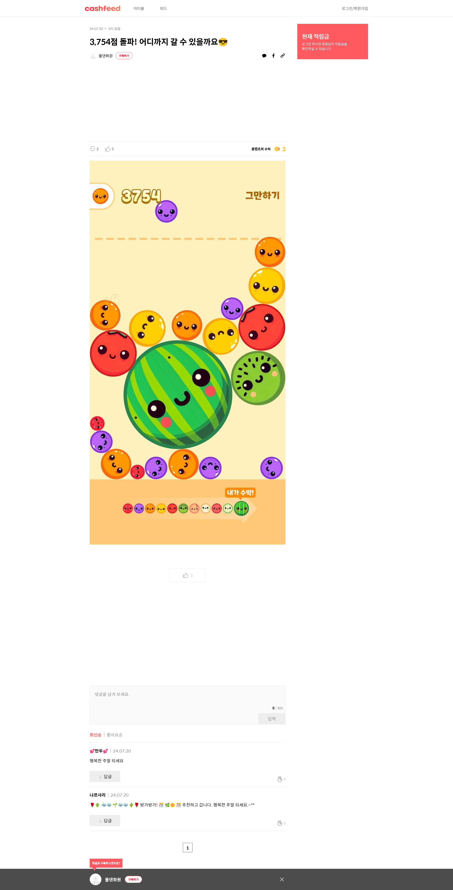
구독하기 (124, 56)
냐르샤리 (98, 795)
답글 (108, 776)
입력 (272, 718)
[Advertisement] (187, 99)
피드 (163, 8)
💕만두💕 (99, 751)
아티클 (139, 8)
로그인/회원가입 (355, 8)
